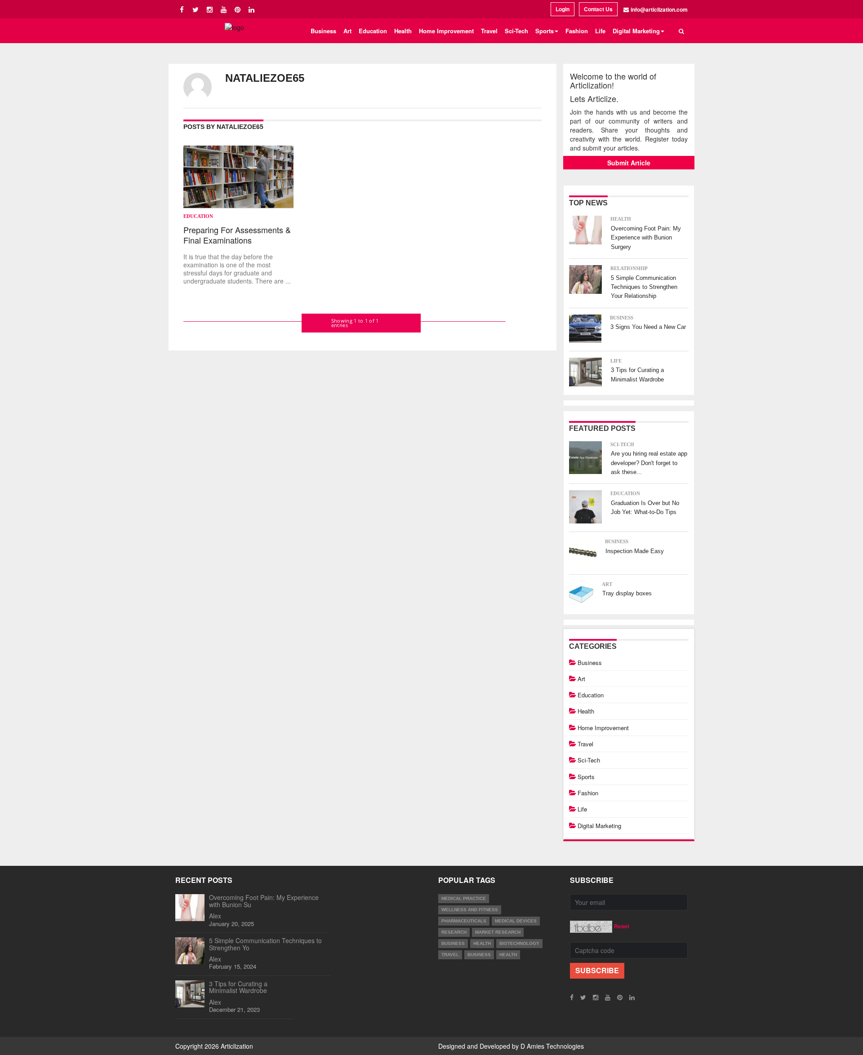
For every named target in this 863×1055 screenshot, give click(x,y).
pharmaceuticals (463, 920)
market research (497, 932)
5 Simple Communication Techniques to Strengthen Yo (265, 944)
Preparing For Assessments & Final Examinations (237, 235)
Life (600, 31)
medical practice (463, 898)
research (454, 932)
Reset (621, 926)
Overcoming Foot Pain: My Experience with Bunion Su (264, 901)
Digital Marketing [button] (636, 31)
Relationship (629, 268)
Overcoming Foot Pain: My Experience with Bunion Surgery (646, 237)
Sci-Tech (516, 31)
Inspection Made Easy (634, 551)
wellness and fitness (469, 909)
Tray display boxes (627, 593)
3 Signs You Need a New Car (648, 327)
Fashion (576, 31)
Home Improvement (446, 31)
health (482, 943)
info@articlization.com (659, 9)
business (453, 943)
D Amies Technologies (552, 1046)
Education (373, 31)
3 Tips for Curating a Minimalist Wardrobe (238, 987)
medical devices (516, 920)
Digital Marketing (599, 825)
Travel (489, 31)
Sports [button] (544, 31)
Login (562, 9)
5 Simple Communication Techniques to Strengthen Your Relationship (644, 287)
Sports (586, 776)
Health (403, 31)
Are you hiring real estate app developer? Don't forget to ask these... (649, 462)
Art (347, 31)
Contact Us (598, 9)
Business (323, 31)
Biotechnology (519, 943)
